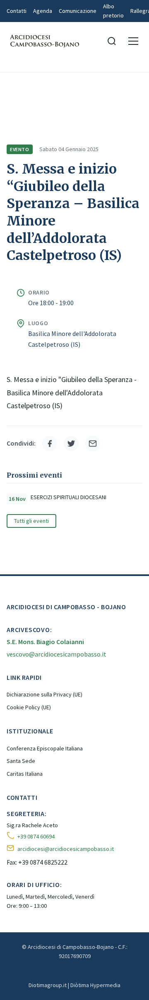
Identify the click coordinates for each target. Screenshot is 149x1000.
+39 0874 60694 (36, 836)
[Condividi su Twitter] (71, 443)
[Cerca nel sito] (112, 41)
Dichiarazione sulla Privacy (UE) (44, 694)
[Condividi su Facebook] (49, 443)
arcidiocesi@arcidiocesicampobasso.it (65, 849)
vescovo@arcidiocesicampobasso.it (56, 654)
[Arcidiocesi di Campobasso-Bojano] (44, 41)
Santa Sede (21, 761)
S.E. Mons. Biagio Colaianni (45, 641)
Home (14, 83)
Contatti (16, 11)
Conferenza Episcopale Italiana (45, 748)
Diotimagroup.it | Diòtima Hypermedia (74, 985)
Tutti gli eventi (31, 521)
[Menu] (133, 41)
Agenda (42, 11)
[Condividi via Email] (92, 443)
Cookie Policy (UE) (29, 707)
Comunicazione (77, 11)
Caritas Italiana (25, 773)
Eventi (80, 83)
